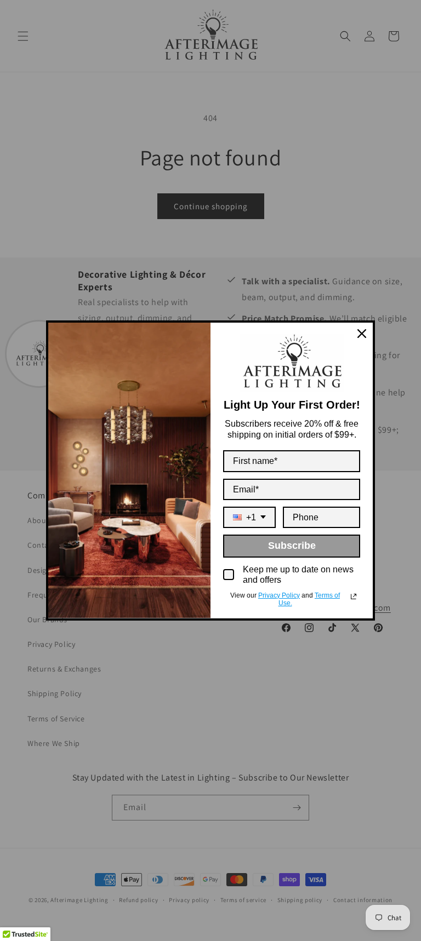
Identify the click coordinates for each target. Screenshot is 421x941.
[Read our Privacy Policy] (353, 596)
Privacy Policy (279, 595)
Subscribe (292, 545)
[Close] (362, 333)
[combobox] (249, 517)
